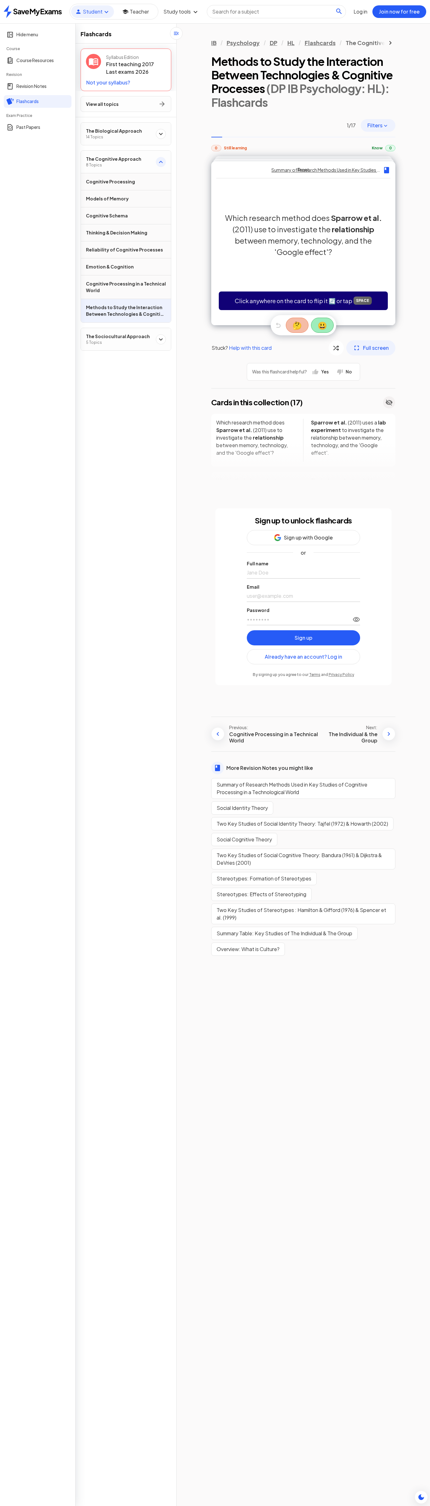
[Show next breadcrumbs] (390, 43)
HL (291, 42)
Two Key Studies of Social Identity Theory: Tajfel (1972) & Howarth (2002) (302, 823)
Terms (314, 674)
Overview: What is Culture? (248, 949)
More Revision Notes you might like (269, 768)
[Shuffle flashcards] (336, 347)
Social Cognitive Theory (244, 839)
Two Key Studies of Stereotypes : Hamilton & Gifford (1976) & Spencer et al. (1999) (301, 914)
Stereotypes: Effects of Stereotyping (261, 894)
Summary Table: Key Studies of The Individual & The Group (284, 933)
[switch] (356, 619)
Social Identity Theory (242, 808)
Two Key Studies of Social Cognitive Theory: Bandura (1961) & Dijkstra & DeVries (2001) (299, 859)
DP (273, 42)
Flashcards (320, 42)
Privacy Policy (341, 674)
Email (253, 587)
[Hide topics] (176, 33)
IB (214, 42)
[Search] (339, 11)
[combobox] (276, 11)
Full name (258, 563)
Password (258, 610)
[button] (303, 243)
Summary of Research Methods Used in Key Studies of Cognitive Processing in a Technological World (292, 788)
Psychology (243, 42)
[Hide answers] (389, 402)
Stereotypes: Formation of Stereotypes (264, 878)
